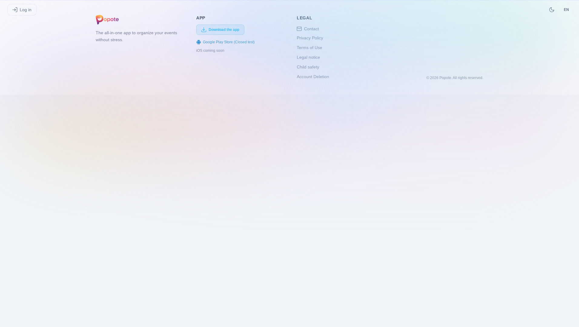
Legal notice (308, 57)
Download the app (224, 30)
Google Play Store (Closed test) (229, 42)
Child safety (308, 66)
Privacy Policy (310, 37)
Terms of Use (309, 47)
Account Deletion (313, 76)
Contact (311, 28)
